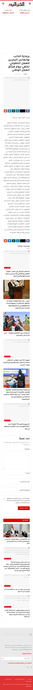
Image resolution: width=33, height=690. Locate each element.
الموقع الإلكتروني (25, 490)
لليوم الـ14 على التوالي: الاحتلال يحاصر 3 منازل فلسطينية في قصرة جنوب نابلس (16, 362)
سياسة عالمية (8, 606)
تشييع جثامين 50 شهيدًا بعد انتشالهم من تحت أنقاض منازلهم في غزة (17, 426)
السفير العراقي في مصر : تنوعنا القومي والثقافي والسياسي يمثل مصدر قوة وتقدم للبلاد (17, 274)
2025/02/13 (17, 74)
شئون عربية (7, 267)
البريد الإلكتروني (24, 482)
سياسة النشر (8, 679)
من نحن (30, 679)
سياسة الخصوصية (19, 679)
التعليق (27, 449)
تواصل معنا (29, 681)
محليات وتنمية (8, 558)
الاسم (27, 473)
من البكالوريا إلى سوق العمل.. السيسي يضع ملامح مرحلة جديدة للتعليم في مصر (17, 541)
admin (25, 74)
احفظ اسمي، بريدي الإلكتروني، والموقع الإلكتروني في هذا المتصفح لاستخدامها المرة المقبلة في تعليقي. (18, 500)
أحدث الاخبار (7, 329)
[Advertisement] (16, 33)
